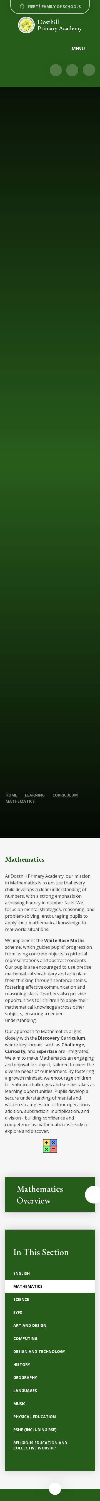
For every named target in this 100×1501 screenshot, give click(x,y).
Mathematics (20, 801)
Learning (35, 795)
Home (11, 795)
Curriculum (65, 795)
